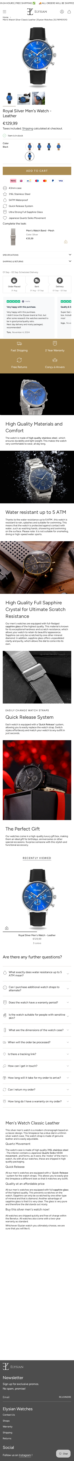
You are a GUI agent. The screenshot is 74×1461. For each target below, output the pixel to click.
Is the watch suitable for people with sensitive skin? (37, 1016)
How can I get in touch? (22, 1066)
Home (5, 17)
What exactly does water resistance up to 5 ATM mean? (35, 974)
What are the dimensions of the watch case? (36, 1030)
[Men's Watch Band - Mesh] (13, 237)
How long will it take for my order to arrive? (34, 1077)
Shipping (27, 128)
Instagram (25, 1455)
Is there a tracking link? (22, 1054)
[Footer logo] (13, 1366)
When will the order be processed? (29, 1042)
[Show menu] (4, 12)
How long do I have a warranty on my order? (35, 1101)
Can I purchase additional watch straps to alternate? (34, 988)
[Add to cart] (7, 928)
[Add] (65, 241)
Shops (6, 1420)
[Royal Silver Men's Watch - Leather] (37, 898)
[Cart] (69, 12)
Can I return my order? (21, 1089)
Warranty (7, 1426)
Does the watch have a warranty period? (33, 1002)
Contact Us (9, 1414)
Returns (7, 1438)
